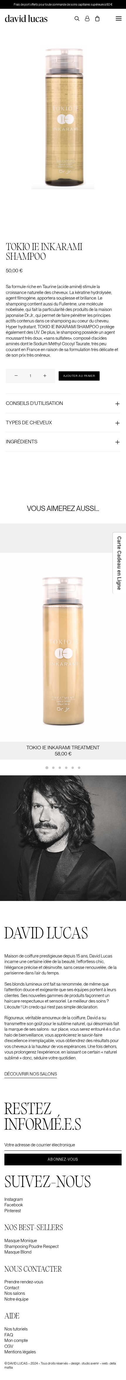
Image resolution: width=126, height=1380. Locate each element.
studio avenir (90, 1363)
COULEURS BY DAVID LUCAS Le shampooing (63, 747)
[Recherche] (74, 18)
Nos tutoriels (16, 1329)
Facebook (13, 1205)
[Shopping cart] (94, 18)
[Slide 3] (60, 767)
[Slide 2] (53, 767)
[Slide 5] (72, 767)
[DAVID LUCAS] (26, 18)
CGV (8, 1346)
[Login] (84, 18)
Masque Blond (17, 1252)
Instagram (13, 1199)
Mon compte (16, 1340)
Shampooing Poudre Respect (31, 1246)
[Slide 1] (47, 767)
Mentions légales (20, 1352)
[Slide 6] (79, 767)
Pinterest (12, 1210)
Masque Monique (20, 1240)
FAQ (8, 1335)
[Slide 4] (66, 767)
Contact (11, 1287)
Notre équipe (16, 1299)
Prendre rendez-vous (23, 1282)
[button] (118, 18)
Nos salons (14, 1293)
